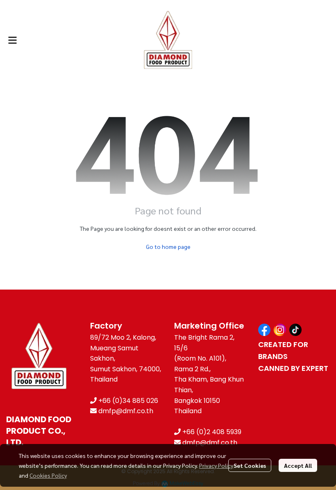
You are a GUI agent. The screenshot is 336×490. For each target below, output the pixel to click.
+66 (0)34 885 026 (128, 400)
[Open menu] (12, 40)
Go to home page (168, 246)
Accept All (298, 465)
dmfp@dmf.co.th (125, 411)
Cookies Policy (48, 475)
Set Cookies (250, 465)
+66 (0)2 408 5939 (211, 432)
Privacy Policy (216, 465)
